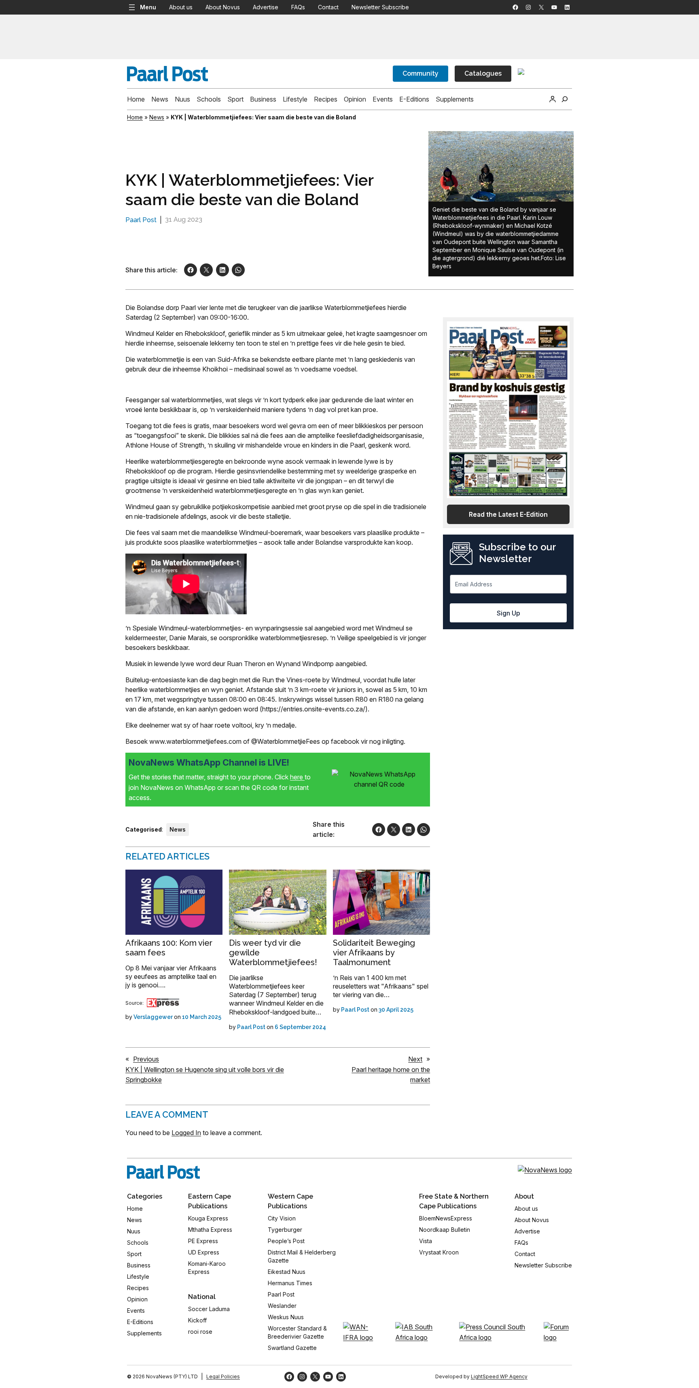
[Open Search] (564, 99)
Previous (146, 1059)
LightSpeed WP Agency (499, 1376)
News (156, 117)
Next (415, 1059)
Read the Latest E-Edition (508, 514)
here (297, 777)
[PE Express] (163, 1002)
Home (135, 117)
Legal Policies (223, 1376)
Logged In (186, 1133)
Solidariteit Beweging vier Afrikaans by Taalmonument (374, 952)
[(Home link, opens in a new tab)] (163, 1172)
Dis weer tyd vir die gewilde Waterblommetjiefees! (273, 952)
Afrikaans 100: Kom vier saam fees (168, 947)
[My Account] (552, 99)
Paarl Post (141, 220)
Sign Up (508, 613)
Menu (148, 7)
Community (420, 73)
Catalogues (483, 73)
